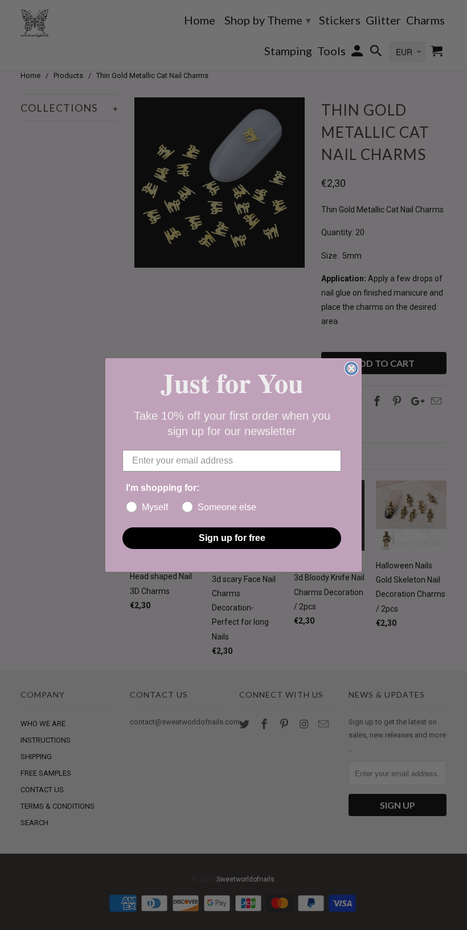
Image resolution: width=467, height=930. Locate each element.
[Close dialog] (351, 368)
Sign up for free (232, 538)
